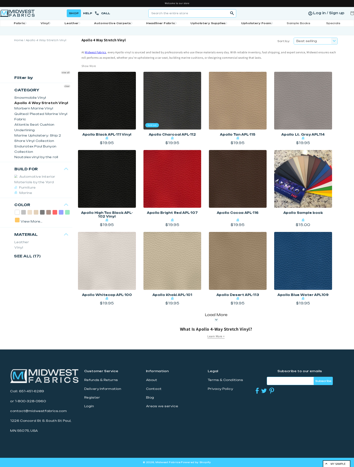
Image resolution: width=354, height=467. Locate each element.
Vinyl (45, 23)
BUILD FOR (26, 169)
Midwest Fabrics (95, 52)
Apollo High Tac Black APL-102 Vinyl (107, 214)
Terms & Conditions (225, 380)
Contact (154, 389)
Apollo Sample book (303, 213)
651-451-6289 (31, 391)
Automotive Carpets (112, 23)
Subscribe (323, 380)
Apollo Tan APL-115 (237, 134)
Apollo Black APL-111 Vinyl (106, 134)
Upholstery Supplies (208, 23)
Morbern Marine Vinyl (33, 108)
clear (67, 86)
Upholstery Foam (256, 23)
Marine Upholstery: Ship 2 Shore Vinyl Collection (37, 138)
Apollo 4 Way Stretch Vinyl (41, 103)
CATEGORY (26, 90)
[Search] (232, 13)
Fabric (19, 23)
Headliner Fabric (160, 23)
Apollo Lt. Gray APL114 (303, 134)
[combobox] (192, 13)
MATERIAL (26, 234)
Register (92, 397)
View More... (31, 221)
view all (66, 72)
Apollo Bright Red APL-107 (172, 213)
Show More (88, 66)
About (151, 380)
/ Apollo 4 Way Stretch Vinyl (45, 40)
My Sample (338, 463)
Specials (333, 23)
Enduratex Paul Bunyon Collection (35, 149)
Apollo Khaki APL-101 (172, 295)
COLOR (22, 205)
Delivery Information (102, 389)
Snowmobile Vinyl (30, 97)
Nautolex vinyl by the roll (36, 157)
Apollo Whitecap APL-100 (107, 295)
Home (18, 40)
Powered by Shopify (196, 462)
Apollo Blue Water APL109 (303, 295)
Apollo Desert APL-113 (237, 295)
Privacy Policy (220, 389)
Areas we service (162, 406)
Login (89, 406)
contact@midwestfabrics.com (38, 411)
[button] (19, 23)
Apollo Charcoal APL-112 (172, 134)
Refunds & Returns (101, 380)
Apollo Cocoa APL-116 (238, 213)
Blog (150, 397)
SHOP (74, 13)
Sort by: (283, 41)
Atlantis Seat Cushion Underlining (34, 127)
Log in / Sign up (328, 13)
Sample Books (298, 23)
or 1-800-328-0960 (28, 401)
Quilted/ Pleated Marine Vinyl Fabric (40, 116)
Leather (72, 23)
